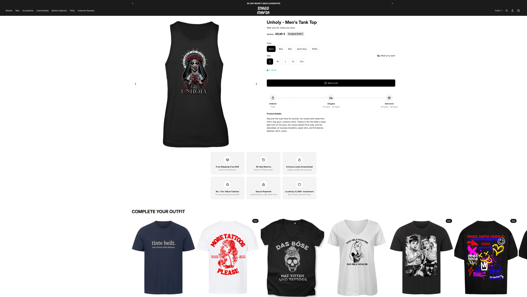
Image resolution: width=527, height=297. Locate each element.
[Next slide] (392, 3)
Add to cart (333, 83)
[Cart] (518, 11)
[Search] (507, 11)
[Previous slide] (133, 3)
